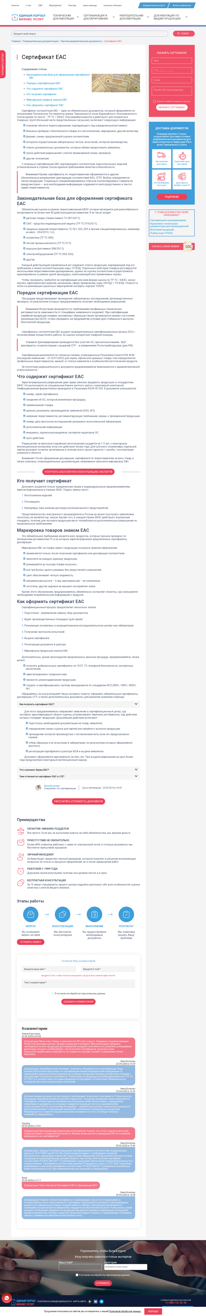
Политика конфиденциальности (54, 1301)
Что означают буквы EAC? (34, 770)
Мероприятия (55, 5)
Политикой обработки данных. (125, 1311)
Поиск (185, 33)
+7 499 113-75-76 (175, 1302)
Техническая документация (63, 17)
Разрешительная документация (131, 17)
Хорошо (153, 1311)
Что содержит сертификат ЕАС (44, 88)
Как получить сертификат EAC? (36, 704)
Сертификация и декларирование (96, 17)
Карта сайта (79, 1301)
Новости (15, 5)
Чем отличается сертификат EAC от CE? (41, 776)
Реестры (72, 5)
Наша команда (90, 5)
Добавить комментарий (78, 1001)
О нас (28, 5)
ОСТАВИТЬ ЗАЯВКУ (30, 942)
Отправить (103, 1283)
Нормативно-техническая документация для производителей (169, 225)
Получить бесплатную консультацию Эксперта (78, 471)
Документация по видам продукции (167, 17)
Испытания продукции (162, 229)
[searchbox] (118, 1266)
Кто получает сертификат (41, 94)
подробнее (172, 197)
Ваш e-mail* (66, 1262)
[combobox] (125, 1267)
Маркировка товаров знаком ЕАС (46, 99)
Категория (110, 1262)
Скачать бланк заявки (165, 246)
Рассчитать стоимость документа (78, 801)
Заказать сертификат (172, 107)
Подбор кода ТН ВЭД (161, 233)
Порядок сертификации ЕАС (43, 83)
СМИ (40, 5)
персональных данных (93, 993)
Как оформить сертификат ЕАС (45, 105)
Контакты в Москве (113, 5)
